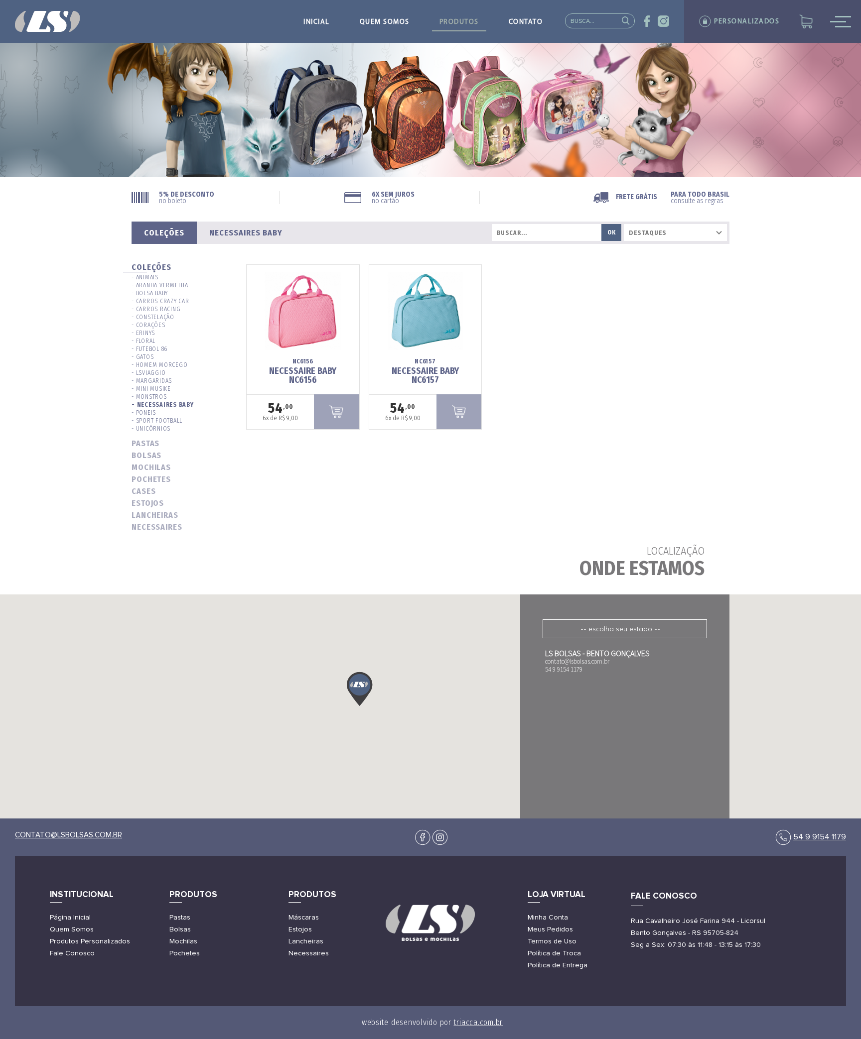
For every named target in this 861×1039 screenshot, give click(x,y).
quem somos (385, 22)
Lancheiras (305, 941)
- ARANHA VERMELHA (160, 285)
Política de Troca (554, 953)
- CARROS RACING (156, 309)
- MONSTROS (149, 396)
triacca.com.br (478, 1022)
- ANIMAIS (145, 277)
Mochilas (183, 941)
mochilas (151, 467)
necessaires (157, 527)
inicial (316, 22)
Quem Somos (72, 929)
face (647, 21)
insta (663, 21)
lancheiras (155, 515)
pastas (145, 443)
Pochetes (184, 953)
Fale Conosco (72, 953)
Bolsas (180, 929)
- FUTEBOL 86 (149, 349)
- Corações (148, 325)
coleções (151, 267)
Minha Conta (548, 917)
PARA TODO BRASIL (700, 197)
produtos (459, 22)
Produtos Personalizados (90, 941)
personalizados (746, 21)
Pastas (179, 917)
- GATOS (142, 356)
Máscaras (303, 917)
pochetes (151, 479)
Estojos (300, 929)
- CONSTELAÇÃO (153, 317)
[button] (360, 689)
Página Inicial (70, 917)
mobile (840, 21)
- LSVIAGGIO (148, 372)
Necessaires (308, 953)
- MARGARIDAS (152, 380)
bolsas (146, 455)
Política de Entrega (557, 965)
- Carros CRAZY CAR (160, 301)
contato (526, 22)
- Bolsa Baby (150, 293)
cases (144, 491)
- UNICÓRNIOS (151, 428)
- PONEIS (144, 412)
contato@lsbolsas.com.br (68, 835)
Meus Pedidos (550, 929)
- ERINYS (143, 333)
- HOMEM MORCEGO (159, 364)
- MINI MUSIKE (151, 388)
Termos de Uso (552, 941)
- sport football (157, 420)
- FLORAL (143, 341)
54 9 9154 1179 (819, 837)
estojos (148, 503)
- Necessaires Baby (163, 404)
